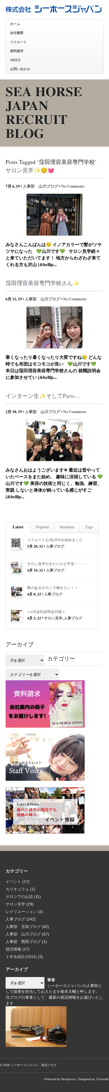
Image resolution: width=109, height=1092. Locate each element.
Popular (42, 527)
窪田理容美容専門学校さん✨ (43, 283)
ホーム (15, 24)
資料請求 (16, 51)
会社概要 (16, 33)
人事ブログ (55, 546)
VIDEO (15, 60)
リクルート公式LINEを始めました (55, 539)
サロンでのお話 (19, 896)
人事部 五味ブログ (23, 926)
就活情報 (13, 949)
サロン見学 (53, 618)
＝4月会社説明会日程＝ (46, 611)
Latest (18, 527)
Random (67, 527)
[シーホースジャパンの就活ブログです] (53, 11)
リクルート (18, 42)
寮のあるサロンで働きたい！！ (52, 587)
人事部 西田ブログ (23, 941)
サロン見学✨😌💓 (30, 170)
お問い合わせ (20, 69)
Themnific (102, 1079)
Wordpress (68, 1079)
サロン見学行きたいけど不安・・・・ (58, 563)
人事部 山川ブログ (40, 186)
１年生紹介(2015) (21, 956)
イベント (13, 881)
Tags (89, 527)
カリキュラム (17, 889)
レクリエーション (21, 911)
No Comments (72, 186)
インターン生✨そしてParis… (43, 395)
